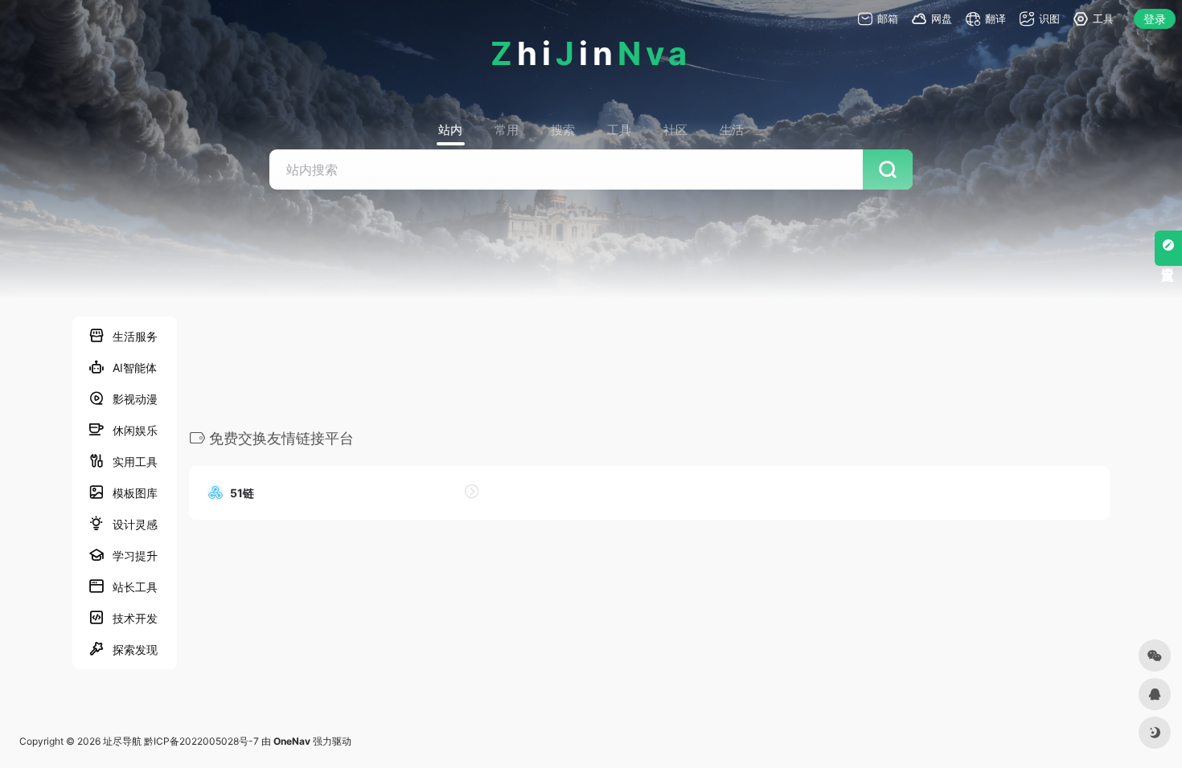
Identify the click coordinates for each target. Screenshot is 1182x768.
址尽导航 (122, 741)
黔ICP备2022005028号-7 (201, 741)
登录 (1154, 19)
